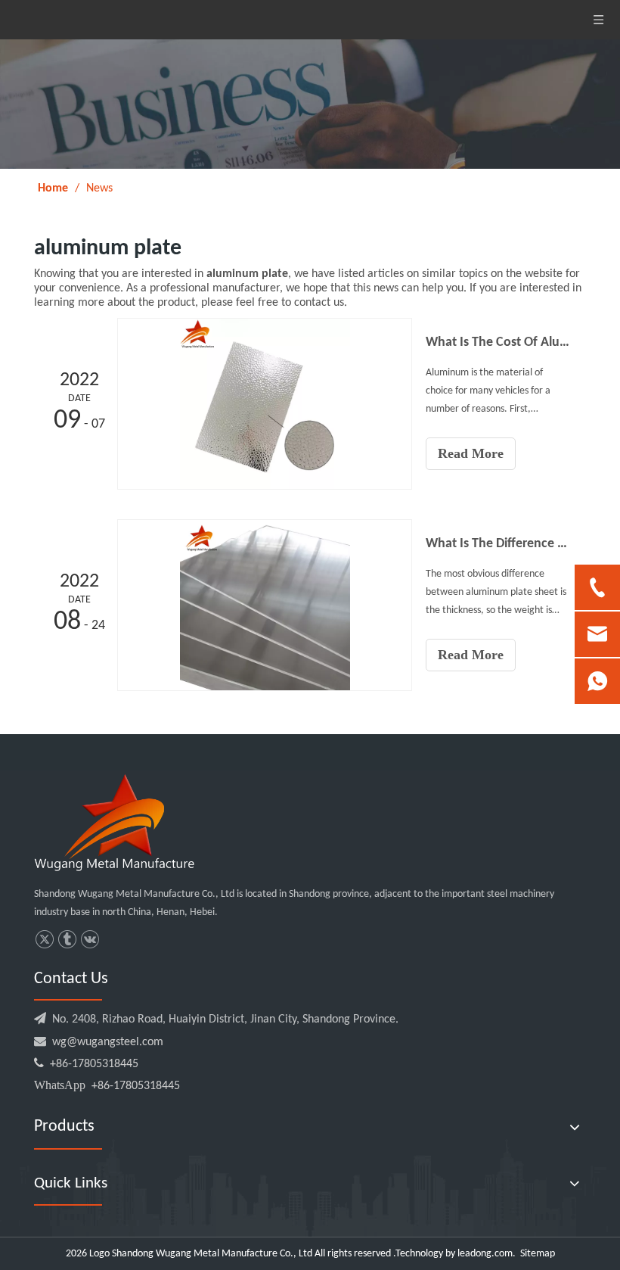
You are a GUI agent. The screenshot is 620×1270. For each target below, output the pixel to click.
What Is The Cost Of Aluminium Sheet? (497, 342)
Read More (471, 453)
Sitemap (537, 1253)
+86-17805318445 (86, 1064)
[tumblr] (66, 939)
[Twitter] (44, 939)
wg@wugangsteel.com (107, 1042)
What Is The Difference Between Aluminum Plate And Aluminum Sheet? (497, 544)
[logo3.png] (114, 822)
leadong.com (485, 1253)
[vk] (89, 939)
